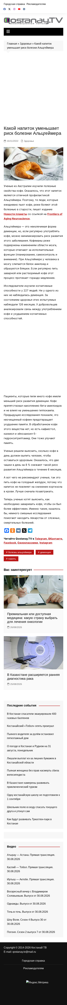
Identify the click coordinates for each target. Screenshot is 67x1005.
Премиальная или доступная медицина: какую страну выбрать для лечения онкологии (32, 618)
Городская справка (14, 4)
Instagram (46, 542)
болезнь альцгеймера (20, 552)
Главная (12, 43)
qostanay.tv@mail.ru (24, 951)
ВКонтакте (55, 538)
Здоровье (26, 43)
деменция (45, 552)
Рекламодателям (36, 4)
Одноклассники (27, 542)
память (12, 558)
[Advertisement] (33, 89)
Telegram (41, 538)
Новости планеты (15, 214)
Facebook (10, 542)
